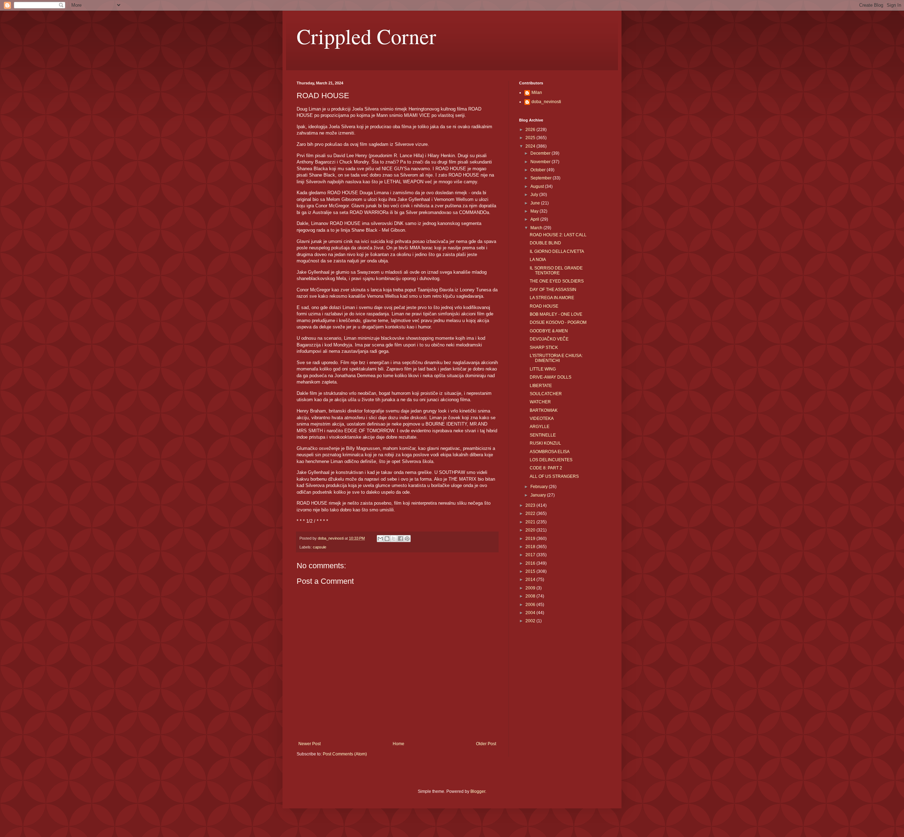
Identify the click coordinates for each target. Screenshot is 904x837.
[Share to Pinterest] (407, 538)
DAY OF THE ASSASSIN (553, 289)
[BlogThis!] (387, 538)
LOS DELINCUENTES (551, 459)
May (535, 211)
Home (398, 743)
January (538, 495)
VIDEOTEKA (542, 418)
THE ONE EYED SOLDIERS (557, 281)
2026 (530, 129)
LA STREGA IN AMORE (552, 297)
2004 (530, 612)
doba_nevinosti (546, 101)
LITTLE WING (543, 369)
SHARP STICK (544, 347)
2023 (530, 505)
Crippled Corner (366, 36)
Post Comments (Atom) (345, 754)
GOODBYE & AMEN (549, 330)
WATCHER (540, 401)
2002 (530, 620)
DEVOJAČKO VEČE (549, 339)
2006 (530, 604)
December (541, 153)
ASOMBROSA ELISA (550, 451)
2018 (530, 546)
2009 (530, 588)
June (535, 203)
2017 (530, 554)
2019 (530, 538)
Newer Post (309, 743)
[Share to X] (393, 538)
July (534, 194)
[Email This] (380, 538)
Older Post (486, 743)
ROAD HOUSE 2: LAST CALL (558, 234)
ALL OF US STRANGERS (554, 476)
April (535, 219)
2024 (530, 146)
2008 (530, 596)
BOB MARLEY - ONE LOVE (556, 314)
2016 (530, 563)
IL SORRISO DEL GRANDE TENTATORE (556, 270)
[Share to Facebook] (400, 538)
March (536, 227)
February (539, 486)
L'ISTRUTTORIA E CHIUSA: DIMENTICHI (556, 358)
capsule (319, 547)
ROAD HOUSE (544, 306)
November (541, 161)
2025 (530, 137)
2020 (530, 530)
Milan (536, 92)
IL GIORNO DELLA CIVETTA (557, 251)
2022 (530, 513)
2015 (530, 571)
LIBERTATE (541, 385)
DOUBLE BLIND (545, 243)
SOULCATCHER (546, 393)
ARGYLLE (539, 426)
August (537, 186)
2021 (530, 522)
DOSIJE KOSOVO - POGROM (558, 322)
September (541, 178)
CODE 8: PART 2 (546, 467)
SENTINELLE (543, 435)
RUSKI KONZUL (545, 443)
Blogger (477, 791)
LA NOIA (538, 259)
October (538, 169)
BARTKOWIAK (544, 410)
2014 (530, 579)
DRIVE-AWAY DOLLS (550, 377)
